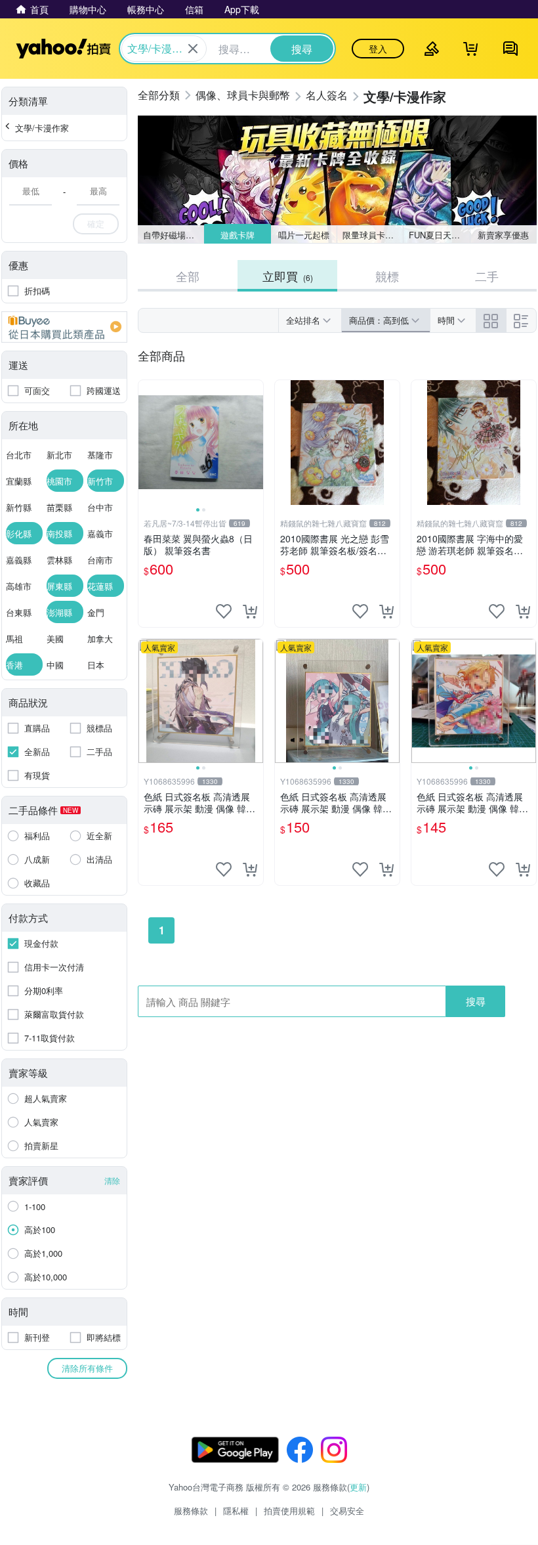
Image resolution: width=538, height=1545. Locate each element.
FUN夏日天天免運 (439, 234)
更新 (358, 1487)
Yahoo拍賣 (63, 48)
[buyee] (64, 327)
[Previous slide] (146, 442)
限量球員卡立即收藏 (373, 234)
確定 (95, 223)
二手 (487, 275)
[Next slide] (254, 442)
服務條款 (191, 1510)
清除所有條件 (87, 1368)
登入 (378, 48)
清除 (112, 1180)
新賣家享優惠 (503, 234)
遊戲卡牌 (237, 234)
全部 (187, 275)
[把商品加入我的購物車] (250, 611)
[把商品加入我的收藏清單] (224, 611)
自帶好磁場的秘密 (173, 234)
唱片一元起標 (303, 234)
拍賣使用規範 (289, 1510)
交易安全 (347, 1510)
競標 (387, 275)
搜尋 (476, 1001)
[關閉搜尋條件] (193, 48)
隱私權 (236, 1510)
